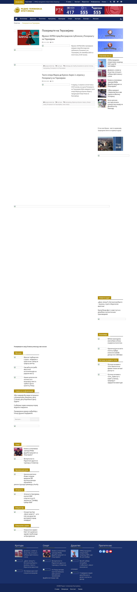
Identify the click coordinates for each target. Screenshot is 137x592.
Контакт (77, 2)
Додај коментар (49, 66)
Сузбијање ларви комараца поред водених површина (26, 406)
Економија (23, 19)
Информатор (95, 2)
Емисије (86, 19)
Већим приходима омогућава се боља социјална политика (115, 341)
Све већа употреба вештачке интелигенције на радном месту (30, 370)
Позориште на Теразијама (57, 68)
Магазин (96, 19)
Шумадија (61, 19)
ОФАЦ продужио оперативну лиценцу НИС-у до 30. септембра (115, 63)
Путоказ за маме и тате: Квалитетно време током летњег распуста (115, 367)
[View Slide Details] (110, 144)
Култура (77, 19)
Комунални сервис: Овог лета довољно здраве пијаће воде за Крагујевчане (31, 533)
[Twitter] (103, 551)
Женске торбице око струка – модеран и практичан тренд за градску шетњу (31, 360)
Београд (67, 66)
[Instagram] (107, 551)
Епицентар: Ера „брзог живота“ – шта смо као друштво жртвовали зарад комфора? (31, 516)
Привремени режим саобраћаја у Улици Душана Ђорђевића (25, 412)
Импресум (64, 589)
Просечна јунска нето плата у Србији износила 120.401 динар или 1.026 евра (115, 352)
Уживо (104, 2)
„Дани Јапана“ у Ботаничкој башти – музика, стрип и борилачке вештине (110, 304)
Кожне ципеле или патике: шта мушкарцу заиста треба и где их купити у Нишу (30, 381)
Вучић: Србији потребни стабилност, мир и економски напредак (82, 565)
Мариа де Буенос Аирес (79, 102)
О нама (68, 2)
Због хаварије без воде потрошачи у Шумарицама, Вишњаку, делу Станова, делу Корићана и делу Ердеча (26, 398)
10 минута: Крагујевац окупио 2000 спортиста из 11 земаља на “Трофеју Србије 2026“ (31, 498)
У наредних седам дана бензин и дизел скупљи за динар (86, 576)
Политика (42, 19)
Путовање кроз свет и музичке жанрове (31, 572)
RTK (52, 42)
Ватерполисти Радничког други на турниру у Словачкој (31, 461)
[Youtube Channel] (110, 551)
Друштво (33, 19)
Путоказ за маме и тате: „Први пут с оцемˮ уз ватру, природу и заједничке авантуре (115, 378)
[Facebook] (100, 551)
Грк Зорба (74, 66)
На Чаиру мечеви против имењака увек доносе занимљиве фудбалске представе (53, 574)
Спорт (70, 19)
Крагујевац (52, 19)
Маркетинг (85, 2)
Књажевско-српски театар (85, 66)
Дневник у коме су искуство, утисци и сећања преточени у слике (31, 554)
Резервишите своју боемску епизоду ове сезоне (30, 346)
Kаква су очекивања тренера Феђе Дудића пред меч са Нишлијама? (31, 452)
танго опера (65, 104)
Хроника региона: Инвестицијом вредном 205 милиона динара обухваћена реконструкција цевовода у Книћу (26, 479)
